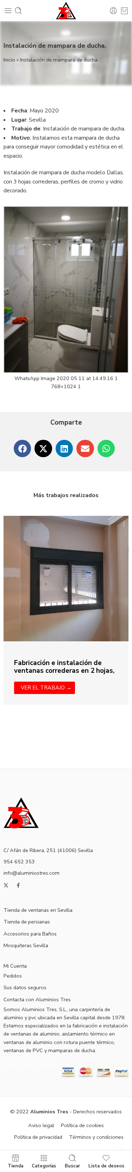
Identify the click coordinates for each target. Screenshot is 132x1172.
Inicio (9, 59)
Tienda (15, 1165)
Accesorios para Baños (30, 933)
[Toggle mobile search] (18, 10)
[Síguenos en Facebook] (18, 885)
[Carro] (124, 10)
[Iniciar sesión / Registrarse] (113, 10)
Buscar (72, 1165)
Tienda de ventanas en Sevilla (38, 910)
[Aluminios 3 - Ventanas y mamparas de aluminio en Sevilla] (66, 10)
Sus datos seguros (25, 987)
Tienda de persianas (27, 921)
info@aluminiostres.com (31, 872)
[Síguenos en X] (6, 885)
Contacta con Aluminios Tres (37, 999)
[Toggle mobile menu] (8, 10)
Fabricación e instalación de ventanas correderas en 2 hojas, (64, 667)
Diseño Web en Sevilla (29, 1064)
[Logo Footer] (21, 812)
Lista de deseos (106, 1165)
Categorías (44, 1165)
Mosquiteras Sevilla (26, 945)
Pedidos (13, 975)
